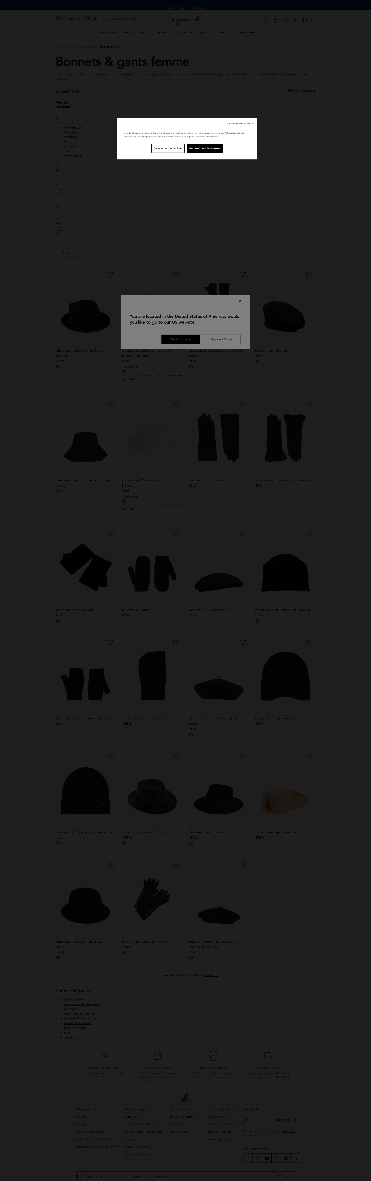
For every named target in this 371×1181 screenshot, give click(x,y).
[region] (187, 138)
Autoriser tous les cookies (205, 148)
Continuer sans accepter (240, 123)
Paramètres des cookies (168, 148)
